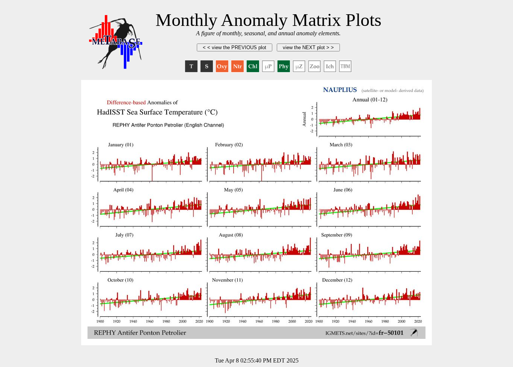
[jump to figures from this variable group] (191, 66)
